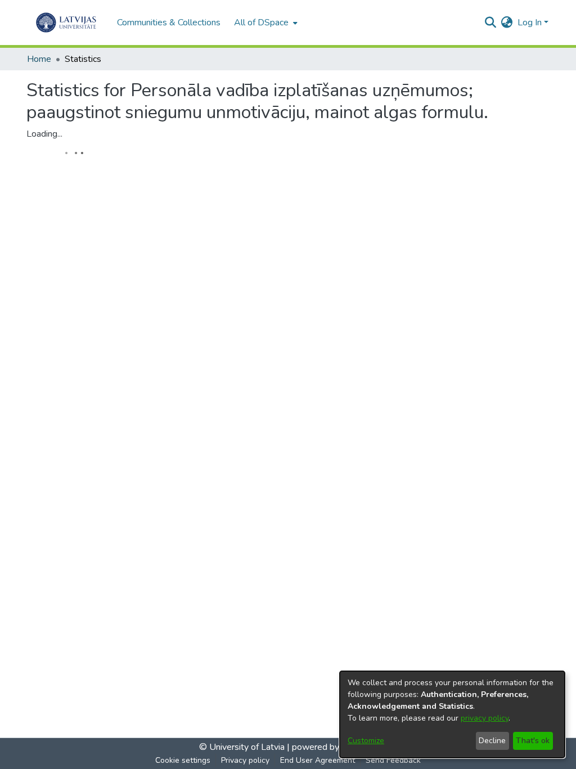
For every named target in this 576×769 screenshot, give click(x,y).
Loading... (44, 134)
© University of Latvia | (244, 747)
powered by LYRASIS (333, 747)
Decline (492, 740)
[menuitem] (265, 22)
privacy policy (484, 718)
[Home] (66, 22)
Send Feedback (393, 760)
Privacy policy (245, 760)
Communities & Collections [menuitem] (168, 22)
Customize (366, 740)
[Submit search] (491, 22)
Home (39, 59)
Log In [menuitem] (530, 22)
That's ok (533, 740)
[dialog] (452, 714)
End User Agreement (317, 760)
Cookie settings (182, 760)
